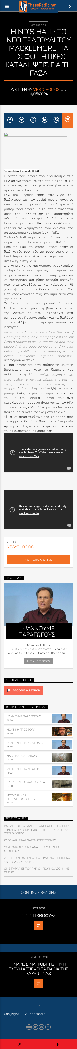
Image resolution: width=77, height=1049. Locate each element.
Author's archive (38, 559)
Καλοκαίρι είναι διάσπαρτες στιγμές (30, 840)
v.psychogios (46, 89)
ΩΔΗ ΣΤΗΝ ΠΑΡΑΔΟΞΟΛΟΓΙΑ (26, 782)
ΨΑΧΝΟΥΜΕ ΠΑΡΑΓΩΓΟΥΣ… (25, 716)
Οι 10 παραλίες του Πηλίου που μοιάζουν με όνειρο (36, 870)
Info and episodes (38, 661)
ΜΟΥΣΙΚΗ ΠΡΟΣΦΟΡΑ (21, 729)
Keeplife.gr (38, 25)
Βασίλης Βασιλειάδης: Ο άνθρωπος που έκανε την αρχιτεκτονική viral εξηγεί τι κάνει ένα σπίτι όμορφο (37, 829)
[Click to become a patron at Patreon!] (38, 690)
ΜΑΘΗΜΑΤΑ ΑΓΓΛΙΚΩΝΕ (22, 755)
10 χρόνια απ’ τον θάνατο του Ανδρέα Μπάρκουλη (32, 849)
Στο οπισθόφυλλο (39, 915)
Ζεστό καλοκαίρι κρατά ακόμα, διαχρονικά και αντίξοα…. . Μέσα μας (37, 859)
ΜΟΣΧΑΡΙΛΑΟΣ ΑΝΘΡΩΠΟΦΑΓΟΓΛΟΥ (21, 796)
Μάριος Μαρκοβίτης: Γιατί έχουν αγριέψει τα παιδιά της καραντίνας (38, 968)
